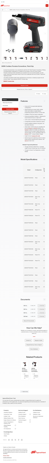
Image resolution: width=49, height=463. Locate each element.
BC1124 (26, 134)
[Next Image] (45, 33)
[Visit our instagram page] (12, 440)
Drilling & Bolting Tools (8, 418)
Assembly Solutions (8, 412)
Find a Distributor (22, 416)
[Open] (47, 5)
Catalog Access (21, 412)
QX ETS (26, 140)
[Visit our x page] (15, 440)
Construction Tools (8, 414)
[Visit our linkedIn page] (22, 440)
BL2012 (35, 128)
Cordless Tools (7, 416)
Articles (5, 435)
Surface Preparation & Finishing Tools (8, 422)
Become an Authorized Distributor (38, 417)
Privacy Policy (6, 455)
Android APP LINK (36, 136)
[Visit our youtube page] (9, 440)
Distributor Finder (36, 414)
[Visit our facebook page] (18, 440)
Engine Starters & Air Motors (10, 420)
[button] (34, 101)
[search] (47, 2)
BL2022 (30, 128)
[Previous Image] (4, 33)
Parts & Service (21, 418)
